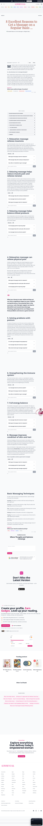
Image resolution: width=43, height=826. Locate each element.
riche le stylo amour (10, 701)
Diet (23, 776)
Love (12, 784)
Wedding (34, 792)
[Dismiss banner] (34, 557)
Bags (23, 771)
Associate (10, 62)
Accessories (3, 771)
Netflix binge (12, 530)
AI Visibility (17, 801)
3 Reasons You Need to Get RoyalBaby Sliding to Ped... (16, 703)
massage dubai (17, 448)
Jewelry (34, 782)
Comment (9, 553)
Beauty (40, 7)
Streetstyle (24, 790)
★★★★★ (40, 15)
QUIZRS (35, 92)
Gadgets (2, 780)
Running (23, 788)
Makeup (25, 7)
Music (6, 7)
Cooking (29, 7)
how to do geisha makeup (19, 698)
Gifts (18, 7)
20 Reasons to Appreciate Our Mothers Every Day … (27, 696)
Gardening (14, 780)
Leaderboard (12, 645)
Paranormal (35, 786)
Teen (2, 792)
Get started (30, 645)
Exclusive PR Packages (19, 803)
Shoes (34, 788)
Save (30, 62)
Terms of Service (4, 805)
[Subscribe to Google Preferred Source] (13, 558)
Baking (34, 771)
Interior (23, 782)
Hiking (8, 530)
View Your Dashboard (17, 625)
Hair (33, 780)
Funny (34, 778)
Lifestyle (2, 784)
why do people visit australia (32, 698)
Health (2, 782)
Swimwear (21, 7)
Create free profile (5, 625)
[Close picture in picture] (31, 819)
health (2, 15)
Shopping (17, 530)
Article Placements (32, 801)
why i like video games (9, 696)
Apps (13, 771)
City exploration (15, 91)
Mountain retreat (21, 91)
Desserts (13, 776)
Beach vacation (10, 91)
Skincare (2, 7)
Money (37, 7)
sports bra (10, 305)
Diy (33, 776)
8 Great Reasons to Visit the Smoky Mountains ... (27, 701)
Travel (13, 792)
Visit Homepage (21, 756)
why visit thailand (8, 698)
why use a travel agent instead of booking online (21, 705)
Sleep (11, 7)
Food (23, 778)
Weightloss (33, 7)
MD (18, 62)
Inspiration (14, 782)
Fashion (2, 778)
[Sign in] (41, 4)
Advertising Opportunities (5, 803)
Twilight (23, 792)
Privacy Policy (31, 803)
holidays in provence (34, 703)
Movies (2, 786)
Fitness (13, 778)
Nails (8, 7)
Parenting (3, 788)
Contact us (3, 801)
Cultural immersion (28, 91)
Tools (13, 794)
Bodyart (15, 7)
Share (34, 62)
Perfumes (13, 788)
